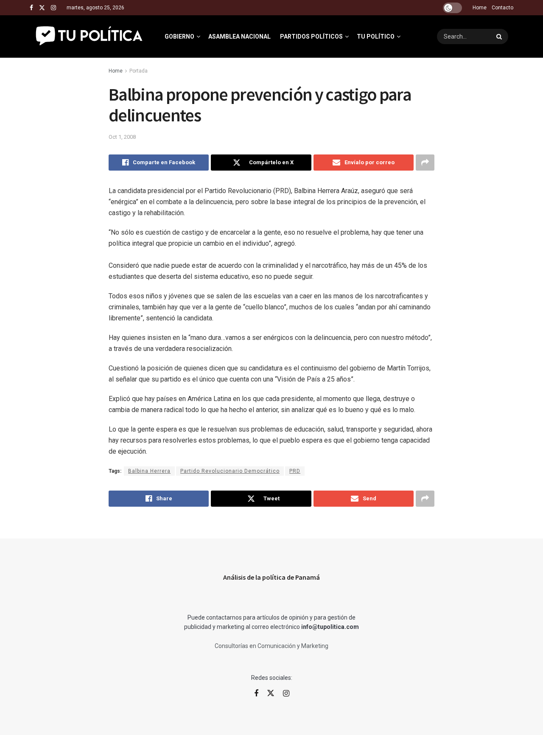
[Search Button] (500, 36)
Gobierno (179, 36)
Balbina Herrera (149, 471)
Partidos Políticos (311, 36)
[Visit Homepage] (90, 36)
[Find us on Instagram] (53, 8)
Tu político (376, 36)
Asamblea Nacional (239, 36)
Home (480, 8)
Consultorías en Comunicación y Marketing (271, 645)
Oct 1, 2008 (122, 137)
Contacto (502, 8)
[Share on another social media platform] (425, 162)
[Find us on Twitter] (42, 8)
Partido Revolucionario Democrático (230, 471)
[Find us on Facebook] (31, 8)
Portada (138, 71)
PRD (294, 471)
